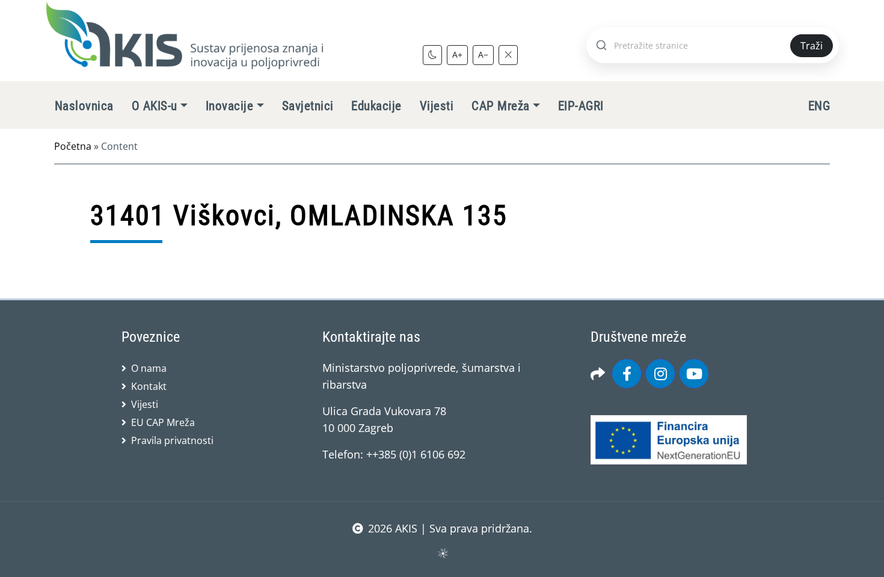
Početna (72, 146)
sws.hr (442, 552)
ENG (819, 106)
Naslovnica (84, 106)
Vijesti (436, 106)
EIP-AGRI (581, 106)
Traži (811, 45)
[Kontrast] (432, 54)
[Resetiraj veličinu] (508, 54)
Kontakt (149, 386)
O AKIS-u (154, 106)
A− (483, 54)
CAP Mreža (500, 106)
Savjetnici (308, 106)
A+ (457, 54)
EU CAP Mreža (163, 422)
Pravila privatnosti (172, 440)
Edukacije (376, 106)
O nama (149, 368)
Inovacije (229, 106)
